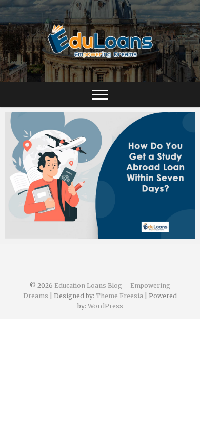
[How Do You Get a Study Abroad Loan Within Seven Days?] (100, 175)
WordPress (105, 306)
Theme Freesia (119, 296)
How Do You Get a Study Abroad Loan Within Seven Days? (99, 227)
